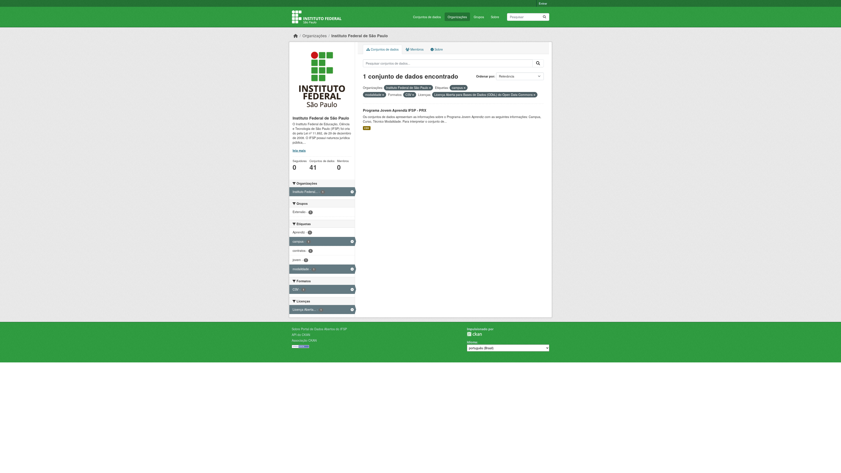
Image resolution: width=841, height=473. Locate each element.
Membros (417, 49)
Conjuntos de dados (427, 17)
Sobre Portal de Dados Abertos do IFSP (319, 329)
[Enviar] (544, 17)
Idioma (472, 342)
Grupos (479, 17)
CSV (366, 128)
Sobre (495, 17)
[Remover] (430, 88)
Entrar (543, 3)
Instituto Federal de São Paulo (359, 35)
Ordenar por (485, 76)
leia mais (299, 150)
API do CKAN (301, 334)
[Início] (295, 35)
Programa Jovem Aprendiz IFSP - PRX (394, 110)
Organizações (457, 17)
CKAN (474, 334)
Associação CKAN (304, 340)
